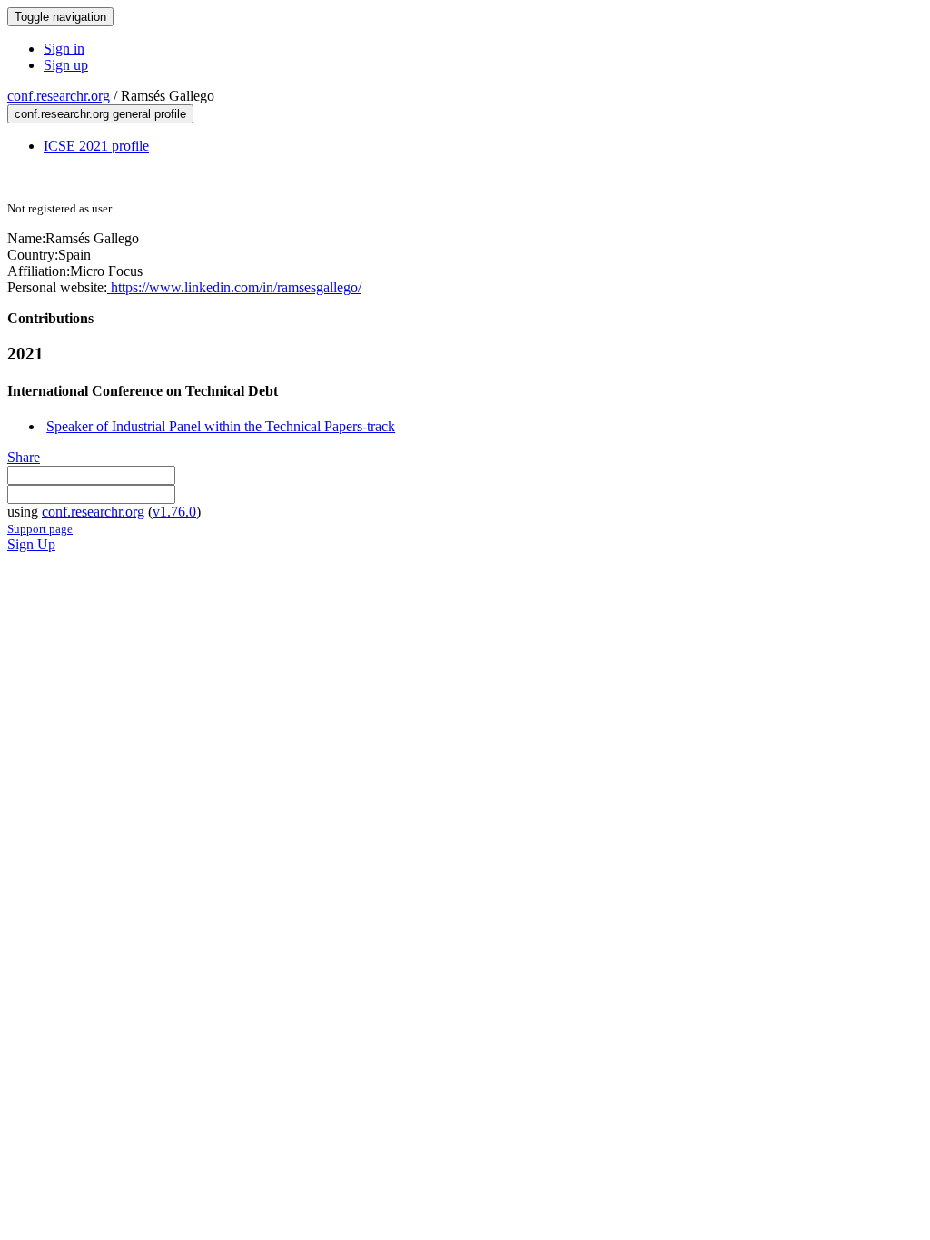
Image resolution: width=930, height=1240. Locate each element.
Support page (40, 529)
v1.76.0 (174, 511)
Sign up (66, 65)
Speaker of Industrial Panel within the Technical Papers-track (220, 426)
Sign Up (31, 544)
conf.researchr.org (58, 95)
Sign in (64, 48)
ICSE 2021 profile (96, 145)
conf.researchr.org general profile (100, 114)
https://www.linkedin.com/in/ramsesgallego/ (234, 287)
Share (23, 457)
